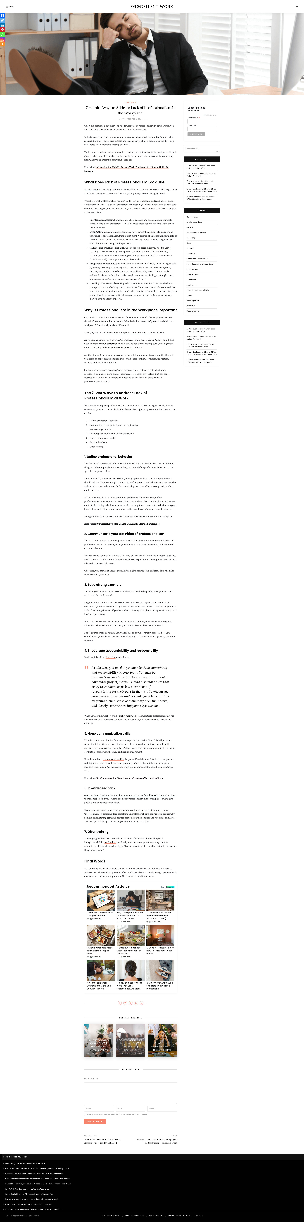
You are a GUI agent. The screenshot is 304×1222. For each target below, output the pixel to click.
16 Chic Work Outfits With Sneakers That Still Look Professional (159, 985)
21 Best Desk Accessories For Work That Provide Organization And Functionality (37, 1179)
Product (190, 248)
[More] (2, 44)
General (190, 227)
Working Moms (193, 311)
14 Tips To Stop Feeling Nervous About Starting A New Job (28, 1204)
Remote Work (192, 274)
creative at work (123, 347)
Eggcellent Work (152, 6)
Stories (189, 295)
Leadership (131, 102)
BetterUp (110, 657)
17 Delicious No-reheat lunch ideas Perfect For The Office (129, 950)
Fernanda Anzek (146, 263)
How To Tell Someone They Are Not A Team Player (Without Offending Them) (37, 1168)
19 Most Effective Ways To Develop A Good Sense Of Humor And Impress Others (38, 1184)
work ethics (110, 842)
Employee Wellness (194, 222)
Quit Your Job (192, 269)
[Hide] (1, 49)
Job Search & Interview (196, 232)
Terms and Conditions (179, 1216)
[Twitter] (2, 20)
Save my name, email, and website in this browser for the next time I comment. (117, 1114)
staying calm (105, 817)
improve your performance (106, 343)
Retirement (191, 279)
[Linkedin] (2, 25)
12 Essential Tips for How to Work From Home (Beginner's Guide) (159, 915)
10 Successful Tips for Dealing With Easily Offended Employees (127, 523)
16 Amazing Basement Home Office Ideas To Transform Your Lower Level (202, 190)
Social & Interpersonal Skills (198, 290)
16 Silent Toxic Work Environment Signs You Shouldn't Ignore (99, 985)
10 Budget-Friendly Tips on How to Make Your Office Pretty (160, 950)
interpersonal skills (146, 200)
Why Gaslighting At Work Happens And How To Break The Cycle (130, 915)
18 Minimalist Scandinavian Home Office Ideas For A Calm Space (200, 197)
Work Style (191, 306)
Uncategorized (193, 300)
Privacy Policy (156, 1216)
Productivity (191, 253)
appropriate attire (157, 231)
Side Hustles (191, 285)
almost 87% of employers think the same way (129, 332)
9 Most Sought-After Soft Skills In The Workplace (25, 1163)
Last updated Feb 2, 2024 (131, 119)
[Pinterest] (2, 29)
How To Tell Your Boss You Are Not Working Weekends (27, 1189)
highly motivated (127, 715)
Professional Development (197, 259)
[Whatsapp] (2, 34)
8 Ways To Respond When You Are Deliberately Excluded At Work (31, 1199)
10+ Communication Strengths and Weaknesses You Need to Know (129, 778)
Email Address (194, 118)
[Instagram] (2, 39)
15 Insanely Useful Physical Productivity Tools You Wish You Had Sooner (34, 1173)
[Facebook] (2, 15)
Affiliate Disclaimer (135, 1216)
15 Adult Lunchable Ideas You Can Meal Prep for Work (100, 950)
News (189, 243)
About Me (199, 1216)
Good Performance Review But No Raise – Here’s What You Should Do (33, 1209)
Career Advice (192, 217)
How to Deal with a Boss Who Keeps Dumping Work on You (29, 1194)
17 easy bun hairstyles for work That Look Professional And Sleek (130, 985)
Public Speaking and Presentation (200, 264)
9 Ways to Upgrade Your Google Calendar (100, 914)
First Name (192, 126)
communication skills (113, 759)
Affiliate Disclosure (111, 1216)
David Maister (91, 189)
